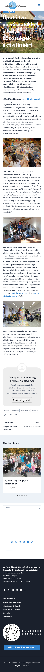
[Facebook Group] (4, 590)
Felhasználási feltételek (11, 609)
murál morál (25, 410)
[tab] (17, 495)
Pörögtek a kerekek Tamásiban (10, 426)
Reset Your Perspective (32, 425)
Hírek (12, 12)
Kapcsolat (6, 613)
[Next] (38, 470)
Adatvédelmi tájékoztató (12, 606)
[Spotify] (21, 590)
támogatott (13, 415)
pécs (5, 415)
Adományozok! (22, 400)
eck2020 (15, 410)
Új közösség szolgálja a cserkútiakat (16, 482)
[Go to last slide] (6, 470)
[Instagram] (13, 590)
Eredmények (7, 616)
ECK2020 (6, 12)
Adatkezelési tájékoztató (12, 602)
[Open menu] (39, 5)
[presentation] (22, 462)
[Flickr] (25, 590)
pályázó (35, 410)
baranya (6, 410)
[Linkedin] (17, 590)
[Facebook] (8, 590)
